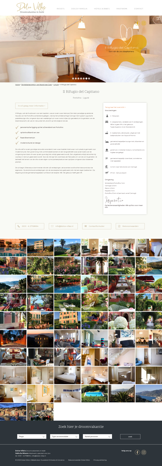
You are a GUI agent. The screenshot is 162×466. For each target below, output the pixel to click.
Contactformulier (96, 226)
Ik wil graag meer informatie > (31, 106)
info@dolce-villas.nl (64, 226)
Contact (138, 9)
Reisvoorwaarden (130, 226)
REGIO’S (61, 9)
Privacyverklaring (100, 460)
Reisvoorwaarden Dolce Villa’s (79, 460)
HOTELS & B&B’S (102, 9)
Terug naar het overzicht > (115, 107)
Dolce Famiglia (79, 9)
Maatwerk (122, 9)
